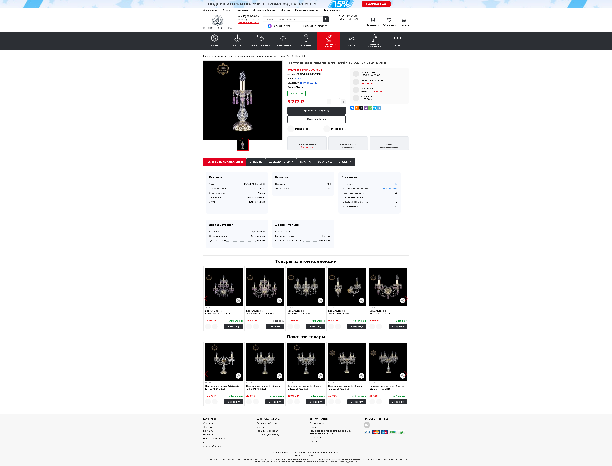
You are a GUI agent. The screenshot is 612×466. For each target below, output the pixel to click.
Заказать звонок (248, 22)
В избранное (302, 129)
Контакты (242, 10)
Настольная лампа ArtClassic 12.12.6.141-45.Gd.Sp (304, 387)
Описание (256, 162)
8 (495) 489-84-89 (248, 16)
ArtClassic (300, 78)
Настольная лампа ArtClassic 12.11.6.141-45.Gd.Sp (263, 387)
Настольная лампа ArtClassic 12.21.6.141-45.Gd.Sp (345, 387)
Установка (325, 162)
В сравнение (338, 129)
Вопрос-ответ (318, 423)
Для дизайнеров (333, 10)
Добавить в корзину (316, 110)
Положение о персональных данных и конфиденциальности (330, 432)
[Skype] (375, 108)
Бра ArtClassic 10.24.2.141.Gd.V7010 (380, 312)
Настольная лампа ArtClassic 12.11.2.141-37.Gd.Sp (222, 387)
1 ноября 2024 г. (308, 82)
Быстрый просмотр (238, 300)
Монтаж (285, 10)
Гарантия (305, 162)
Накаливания (390, 188)
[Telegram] (379, 108)
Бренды (227, 10)
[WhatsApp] (370, 108)
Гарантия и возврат (306, 10)
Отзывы (207, 427)
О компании (210, 10)
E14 (395, 184)
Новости (208, 434)
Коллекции (316, 437)
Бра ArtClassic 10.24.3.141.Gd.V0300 (298, 312)
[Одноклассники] (357, 108)
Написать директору (268, 434)
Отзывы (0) (345, 162)
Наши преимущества (214, 438)
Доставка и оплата (281, 162)
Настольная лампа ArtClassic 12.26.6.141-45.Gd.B (386, 387)
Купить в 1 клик (316, 119)
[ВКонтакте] (352, 108)
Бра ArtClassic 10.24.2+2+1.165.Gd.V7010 (218, 312)
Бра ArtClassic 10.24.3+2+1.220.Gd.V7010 (260, 312)
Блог (205, 442)
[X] (361, 108)
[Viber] (366, 108)
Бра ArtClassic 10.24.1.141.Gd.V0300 (339, 312)
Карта (313, 441)
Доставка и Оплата (264, 10)
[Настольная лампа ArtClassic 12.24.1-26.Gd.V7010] (242, 100)
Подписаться (376, 4)
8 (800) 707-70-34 (248, 19)
